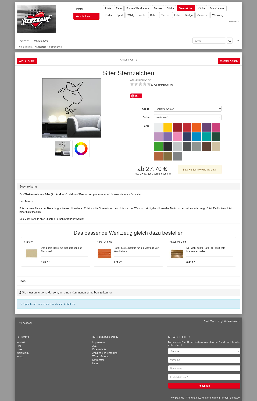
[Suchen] (230, 41)
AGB (94, 345)
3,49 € (45, 262)
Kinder (108, 15)
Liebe (177, 15)
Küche (201, 8)
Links (19, 349)
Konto (20, 356)
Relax (153, 15)
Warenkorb (23, 353)
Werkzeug (217, 15)
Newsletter (98, 360)
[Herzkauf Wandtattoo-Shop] (36, 19)
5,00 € (190, 262)
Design (189, 15)
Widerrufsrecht (100, 356)
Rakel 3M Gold (177, 241)
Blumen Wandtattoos (137, 8)
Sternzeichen (186, 8)
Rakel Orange (104, 241)
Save (138, 96)
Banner (158, 8)
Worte (142, 15)
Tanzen (165, 15)
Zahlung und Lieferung (104, 353)
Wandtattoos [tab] (83, 16)
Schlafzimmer (217, 8)
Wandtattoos (40, 46)
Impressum (98, 342)
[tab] (128, 186)
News (95, 363)
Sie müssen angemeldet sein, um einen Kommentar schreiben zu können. (67, 292)
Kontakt (21, 342)
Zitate (108, 8)
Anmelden (233, 21)
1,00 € (117, 262)
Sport (120, 15)
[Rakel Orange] (104, 253)
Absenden (204, 385)
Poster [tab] (79, 9)
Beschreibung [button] (28, 186)
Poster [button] (23, 40)
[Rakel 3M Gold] (177, 253)
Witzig (130, 15)
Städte (170, 8)
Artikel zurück (27, 60)
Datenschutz (99, 349)
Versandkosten (162, 173)
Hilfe (19, 345)
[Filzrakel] (31, 253)
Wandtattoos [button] (41, 40)
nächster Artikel (228, 60)
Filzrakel (28, 241)
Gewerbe (202, 15)
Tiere (119, 8)
